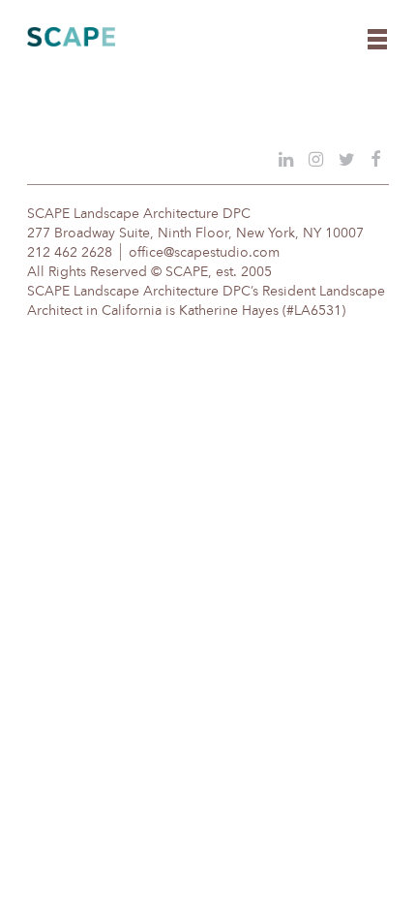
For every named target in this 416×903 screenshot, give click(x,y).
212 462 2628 (69, 253)
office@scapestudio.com (204, 253)
